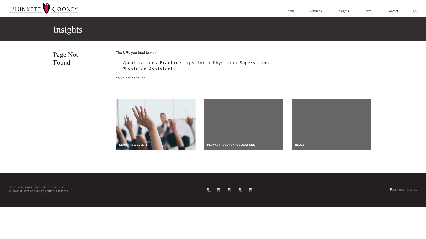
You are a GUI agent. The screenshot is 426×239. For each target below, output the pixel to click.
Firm (367, 11)
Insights (343, 11)
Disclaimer (25, 187)
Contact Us (55, 187)
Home (12, 187)
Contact (392, 11)
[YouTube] (240, 190)
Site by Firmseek (57, 191)
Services (315, 11)
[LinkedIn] (219, 190)
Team (290, 11)
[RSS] (251, 190)
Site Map (40, 187)
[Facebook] (230, 190)
